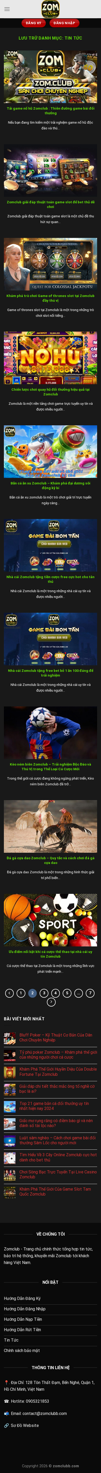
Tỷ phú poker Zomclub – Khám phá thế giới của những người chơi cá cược (58, 1055)
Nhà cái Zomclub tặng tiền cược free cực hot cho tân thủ (50, 579)
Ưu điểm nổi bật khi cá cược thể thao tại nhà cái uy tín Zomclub (50, 954)
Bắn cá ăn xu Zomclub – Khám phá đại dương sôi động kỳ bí (50, 485)
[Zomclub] (50, 9)
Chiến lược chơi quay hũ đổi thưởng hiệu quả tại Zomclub (50, 391)
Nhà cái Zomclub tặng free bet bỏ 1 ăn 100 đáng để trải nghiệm (50, 672)
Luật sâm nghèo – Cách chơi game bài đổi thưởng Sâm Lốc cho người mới (57, 1140)
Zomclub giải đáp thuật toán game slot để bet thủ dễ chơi (51, 204)
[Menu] (7, 9)
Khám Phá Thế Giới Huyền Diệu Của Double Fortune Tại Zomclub (58, 1072)
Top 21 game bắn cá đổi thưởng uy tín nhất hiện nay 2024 (54, 1106)
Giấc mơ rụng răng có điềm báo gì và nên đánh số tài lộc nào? (56, 1123)
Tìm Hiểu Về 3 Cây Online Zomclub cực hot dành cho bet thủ (58, 1157)
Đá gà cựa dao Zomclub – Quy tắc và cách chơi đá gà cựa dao (51, 860)
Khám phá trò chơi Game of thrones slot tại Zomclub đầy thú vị (50, 298)
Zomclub (12, 1249)
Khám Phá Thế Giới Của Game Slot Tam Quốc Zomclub (55, 1192)
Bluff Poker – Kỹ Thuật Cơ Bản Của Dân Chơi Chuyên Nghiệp (55, 1037)
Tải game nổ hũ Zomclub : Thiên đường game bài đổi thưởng (51, 110)
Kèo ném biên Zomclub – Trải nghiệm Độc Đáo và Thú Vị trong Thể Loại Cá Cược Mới (50, 766)
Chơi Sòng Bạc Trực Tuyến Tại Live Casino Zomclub (58, 1174)
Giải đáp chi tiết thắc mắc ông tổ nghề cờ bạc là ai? (57, 1089)
